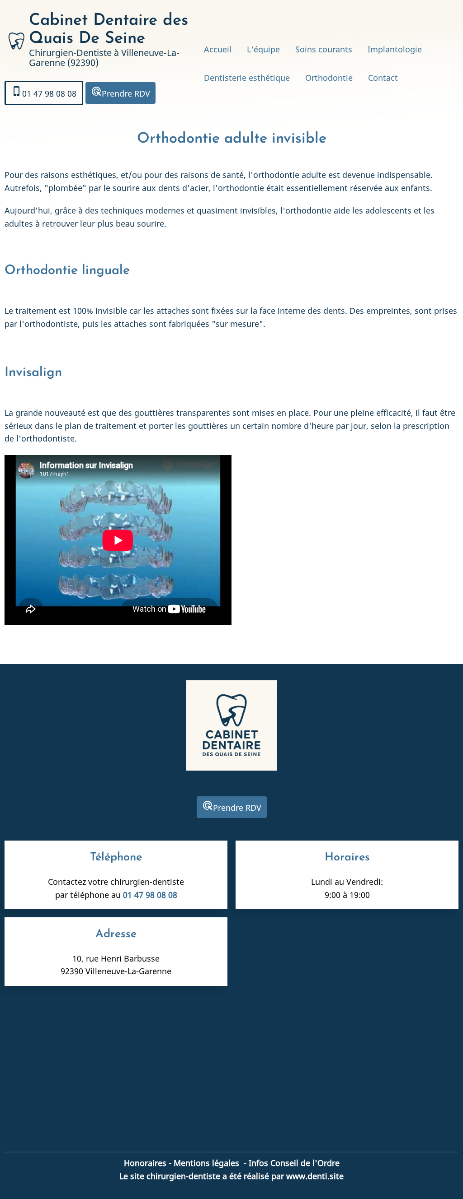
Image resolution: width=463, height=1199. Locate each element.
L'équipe (263, 49)
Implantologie (395, 49)
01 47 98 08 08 (43, 92)
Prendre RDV (120, 92)
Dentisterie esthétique (247, 77)
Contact (383, 77)
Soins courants (323, 49)
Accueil (218, 49)
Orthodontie (329, 77)
